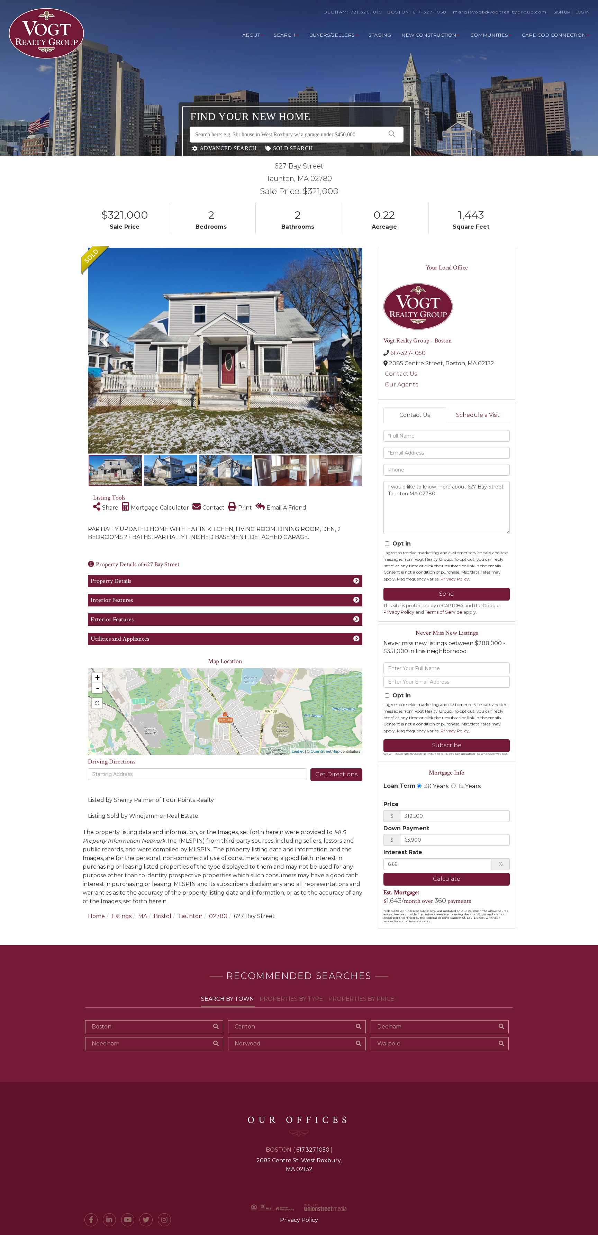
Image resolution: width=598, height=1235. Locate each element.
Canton (245, 1026)
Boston (101, 1026)
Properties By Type (291, 999)
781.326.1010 (366, 12)
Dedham (389, 1026)
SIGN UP (561, 12)
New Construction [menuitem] (428, 35)
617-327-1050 (430, 12)
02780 (218, 916)
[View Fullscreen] (97, 703)
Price (391, 804)
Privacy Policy (455, 579)
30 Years (435, 786)
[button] (392, 134)
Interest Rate (402, 852)
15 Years (469, 786)
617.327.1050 (312, 1149)
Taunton (190, 916)
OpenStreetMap (325, 751)
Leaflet (298, 751)
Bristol (162, 916)
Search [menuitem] (284, 35)
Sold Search (293, 148)
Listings (121, 916)
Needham (105, 1043)
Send (446, 594)
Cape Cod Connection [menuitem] (554, 35)
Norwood (248, 1043)
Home (96, 916)
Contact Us (401, 373)
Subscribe (446, 745)
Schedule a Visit (478, 415)
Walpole (388, 1043)
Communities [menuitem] (489, 35)
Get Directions (336, 774)
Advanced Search (228, 148)
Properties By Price (361, 999)
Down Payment (406, 828)
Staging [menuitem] (380, 35)
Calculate (446, 879)
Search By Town (227, 999)
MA (142, 916)
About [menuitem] (251, 35)
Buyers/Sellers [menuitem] (332, 35)
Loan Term (399, 786)
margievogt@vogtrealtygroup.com (500, 12)
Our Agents (401, 384)
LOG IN (582, 12)
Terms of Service (443, 612)
